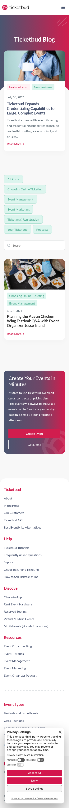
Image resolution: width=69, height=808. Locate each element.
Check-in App (13, 597)
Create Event (34, 433)
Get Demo (34, 444)
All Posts (13, 179)
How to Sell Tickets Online (21, 576)
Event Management (20, 199)
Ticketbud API (13, 520)
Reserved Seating (15, 611)
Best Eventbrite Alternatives (22, 527)
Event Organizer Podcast (20, 675)
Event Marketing (18, 209)
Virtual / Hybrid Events (19, 619)
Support (9, 562)
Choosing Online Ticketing (24, 189)
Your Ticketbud (17, 229)
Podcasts (42, 229)
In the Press (11, 505)
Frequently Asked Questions (23, 555)
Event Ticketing (14, 653)
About (8, 498)
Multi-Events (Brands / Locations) (26, 626)
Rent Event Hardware (18, 604)
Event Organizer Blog (18, 646)
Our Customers (14, 512)
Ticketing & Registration (23, 219)
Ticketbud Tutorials (16, 547)
